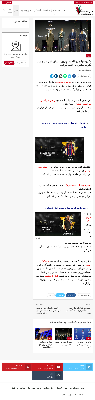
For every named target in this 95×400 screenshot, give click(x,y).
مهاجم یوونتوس (63, 82)
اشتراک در (9, 63)
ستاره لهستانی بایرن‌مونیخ (78, 185)
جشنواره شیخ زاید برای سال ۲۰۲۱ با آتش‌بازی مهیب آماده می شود (78, 310)
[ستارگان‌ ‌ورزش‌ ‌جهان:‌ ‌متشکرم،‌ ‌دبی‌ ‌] (63, 334)
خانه (63, 10)
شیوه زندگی (31, 388)
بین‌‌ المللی (14, 388)
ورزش (16, 10)
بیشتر (10, 12)
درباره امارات (54, 10)
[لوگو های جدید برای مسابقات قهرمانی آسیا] (82, 334)
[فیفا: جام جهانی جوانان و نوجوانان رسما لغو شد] (43, 334)
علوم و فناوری (25, 10)
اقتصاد (45, 10)
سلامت (22, 388)
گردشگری (37, 10)
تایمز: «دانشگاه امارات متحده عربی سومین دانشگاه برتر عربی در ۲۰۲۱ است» (48, 310)
